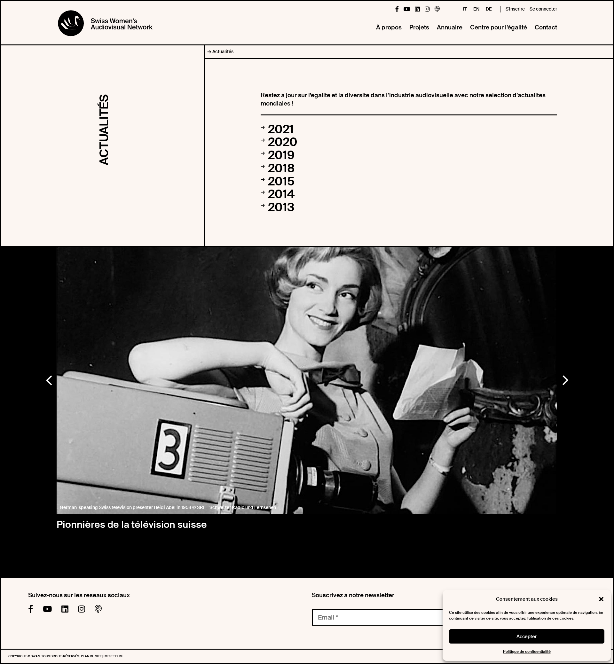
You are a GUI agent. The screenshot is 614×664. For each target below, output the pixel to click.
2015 (281, 181)
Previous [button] (48, 379)
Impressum (113, 656)
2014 (281, 194)
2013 (281, 207)
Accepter (526, 636)
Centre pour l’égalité (498, 27)
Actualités (222, 51)
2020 (282, 142)
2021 (281, 129)
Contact (546, 27)
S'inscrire (515, 9)
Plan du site (91, 656)
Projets (419, 27)
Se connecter (543, 9)
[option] (307, 380)
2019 (281, 155)
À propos (389, 27)
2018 (281, 168)
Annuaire (449, 27)
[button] (601, 599)
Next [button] (565, 379)
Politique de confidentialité (527, 651)
